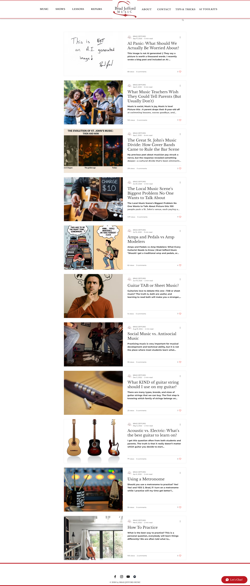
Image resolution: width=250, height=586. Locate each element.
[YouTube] (128, 577)
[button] (183, 20)
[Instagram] (122, 577)
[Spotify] (135, 577)
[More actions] (181, 37)
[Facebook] (115, 577)
